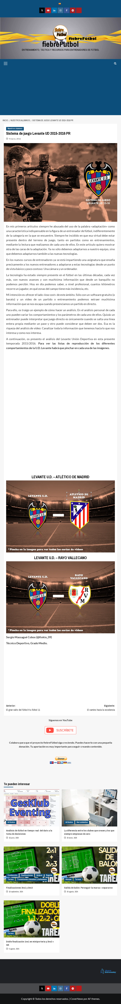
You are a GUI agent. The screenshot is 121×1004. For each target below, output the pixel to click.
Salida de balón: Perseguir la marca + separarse (88, 887)
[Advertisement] (60, 91)
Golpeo (39, 875)
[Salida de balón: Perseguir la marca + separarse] (89, 865)
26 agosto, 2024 (72, 891)
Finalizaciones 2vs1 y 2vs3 (19, 887)
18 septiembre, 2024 (16, 891)
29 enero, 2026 (72, 838)
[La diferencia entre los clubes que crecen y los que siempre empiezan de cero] (89, 807)
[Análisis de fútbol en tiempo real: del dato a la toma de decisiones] (31, 807)
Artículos (11, 822)
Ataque (68, 879)
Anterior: (23, 708)
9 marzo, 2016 (15, 139)
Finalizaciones (27, 875)
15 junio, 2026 (14, 838)
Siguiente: (101, 708)
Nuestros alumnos (15, 128)
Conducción (12, 875)
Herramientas (82, 822)
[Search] (115, 63)
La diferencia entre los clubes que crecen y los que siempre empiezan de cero (89, 832)
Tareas (11, 879)
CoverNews (76, 998)
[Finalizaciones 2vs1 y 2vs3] (31, 865)
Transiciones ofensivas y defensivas (32, 879)
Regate (49, 875)
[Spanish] (60, 3)
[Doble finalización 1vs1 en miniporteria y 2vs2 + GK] (31, 919)
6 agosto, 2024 (14, 949)
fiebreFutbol (60, 44)
